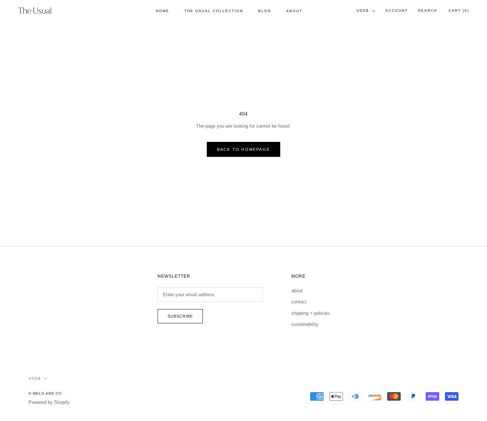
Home (162, 11)
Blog (264, 11)
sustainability (304, 324)
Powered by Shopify (49, 402)
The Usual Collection (213, 11)
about (297, 290)
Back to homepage (243, 149)
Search (427, 10)
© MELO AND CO (45, 393)
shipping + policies (310, 313)
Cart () (458, 10)
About (294, 11)
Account (396, 10)
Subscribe (180, 316)
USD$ (363, 10)
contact (299, 301)
